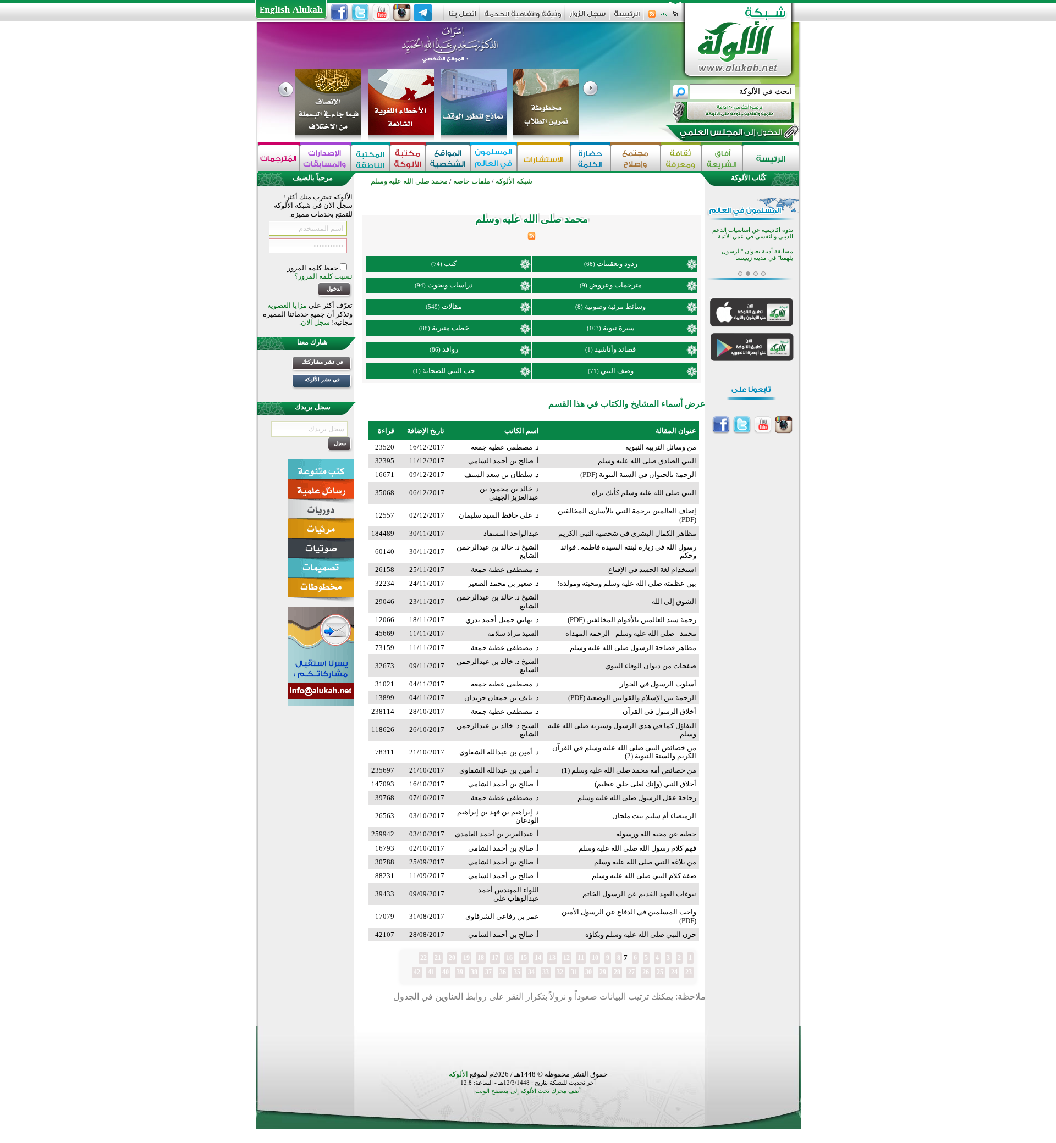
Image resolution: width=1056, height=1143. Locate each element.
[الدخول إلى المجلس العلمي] (729, 134)
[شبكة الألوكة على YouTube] (381, 12)
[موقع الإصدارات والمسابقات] (325, 158)
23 (688, 972)
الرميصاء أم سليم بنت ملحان (654, 816)
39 (460, 972)
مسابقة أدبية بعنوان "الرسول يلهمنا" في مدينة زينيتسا (757, 254)
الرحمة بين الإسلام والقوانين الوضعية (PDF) (632, 697)
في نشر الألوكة (322, 379)
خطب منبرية (450, 328)
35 (517, 972)
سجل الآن (315, 322)
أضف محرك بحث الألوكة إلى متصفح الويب (528, 1091)
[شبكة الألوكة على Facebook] (339, 12)
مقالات (452, 306)
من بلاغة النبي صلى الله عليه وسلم (645, 862)
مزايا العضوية (287, 305)
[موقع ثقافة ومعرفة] (681, 158)
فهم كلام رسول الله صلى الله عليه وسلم (637, 848)
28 (617, 972)
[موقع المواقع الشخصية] (448, 158)
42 (417, 972)
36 (502, 972)
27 (631, 972)
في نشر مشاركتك (322, 362)
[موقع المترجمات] (279, 158)
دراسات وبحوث (450, 285)
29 (603, 972)
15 (523, 958)
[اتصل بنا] (462, 17)
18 (480, 958)
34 (531, 972)
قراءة (386, 430)
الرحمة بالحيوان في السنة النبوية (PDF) (638, 474)
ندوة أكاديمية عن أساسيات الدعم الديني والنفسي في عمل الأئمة (752, 233)
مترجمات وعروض (615, 285)
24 (674, 972)
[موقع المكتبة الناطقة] (370, 158)
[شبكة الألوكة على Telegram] (423, 12)
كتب (450, 263)
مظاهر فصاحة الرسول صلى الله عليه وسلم (633, 647)
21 (438, 958)
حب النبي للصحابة (448, 371)
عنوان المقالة (676, 430)
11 (581, 958)
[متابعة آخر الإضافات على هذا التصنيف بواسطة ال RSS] (531, 238)
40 (445, 972)
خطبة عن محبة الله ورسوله (656, 834)
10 (595, 958)
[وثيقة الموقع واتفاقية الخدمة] (522, 18)
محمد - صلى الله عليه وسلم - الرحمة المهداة (630, 633)
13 (552, 958)
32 (560, 972)
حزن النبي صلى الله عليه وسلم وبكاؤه (640, 934)
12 (566, 958)
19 (466, 958)
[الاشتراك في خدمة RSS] (652, 17)
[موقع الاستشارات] (543, 158)
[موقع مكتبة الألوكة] (408, 158)
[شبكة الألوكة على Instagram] (402, 12)
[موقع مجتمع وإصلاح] (635, 158)
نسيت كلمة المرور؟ (323, 276)
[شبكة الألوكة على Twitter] (360, 12)
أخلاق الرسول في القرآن (659, 711)
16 (509, 958)
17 (495, 958)
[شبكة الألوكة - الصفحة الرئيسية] (627, 18)
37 (488, 972)
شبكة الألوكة (514, 181)
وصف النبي (617, 371)
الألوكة (458, 1074)
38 (474, 972)
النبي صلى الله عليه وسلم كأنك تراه (644, 493)
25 (660, 972)
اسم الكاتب (521, 430)
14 (538, 958)
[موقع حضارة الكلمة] (590, 158)
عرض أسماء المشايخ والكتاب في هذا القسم (627, 403)
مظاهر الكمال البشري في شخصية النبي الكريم (627, 533)
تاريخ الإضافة (425, 430)
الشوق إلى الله (674, 601)
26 (645, 972)
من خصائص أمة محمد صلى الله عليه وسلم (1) (629, 770)
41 (431, 972)
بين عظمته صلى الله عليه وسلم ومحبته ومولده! (626, 583)
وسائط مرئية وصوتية (615, 306)
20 (452, 958)
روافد (450, 349)
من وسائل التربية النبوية (660, 447)
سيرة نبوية (619, 328)
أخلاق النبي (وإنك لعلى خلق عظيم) (645, 784)
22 (423, 958)
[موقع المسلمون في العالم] (493, 158)
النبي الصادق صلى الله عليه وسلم (647, 461)
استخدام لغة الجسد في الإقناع (652, 569)
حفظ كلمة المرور (313, 268)
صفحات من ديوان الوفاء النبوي (650, 666)
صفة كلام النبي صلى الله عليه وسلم (644, 876)
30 (588, 972)
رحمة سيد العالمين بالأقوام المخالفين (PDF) (632, 619)
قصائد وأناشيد (615, 349)
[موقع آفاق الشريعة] (722, 158)
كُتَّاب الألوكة (748, 178)
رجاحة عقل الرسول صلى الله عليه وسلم (637, 798)
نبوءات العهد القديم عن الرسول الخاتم (639, 894)
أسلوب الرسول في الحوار (658, 684)
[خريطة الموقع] (663, 17)
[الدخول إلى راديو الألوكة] (723, 112)
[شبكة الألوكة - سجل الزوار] (588, 17)
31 (574, 972)
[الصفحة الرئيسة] (675, 17)
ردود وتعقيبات (617, 263)
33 (545, 972)
